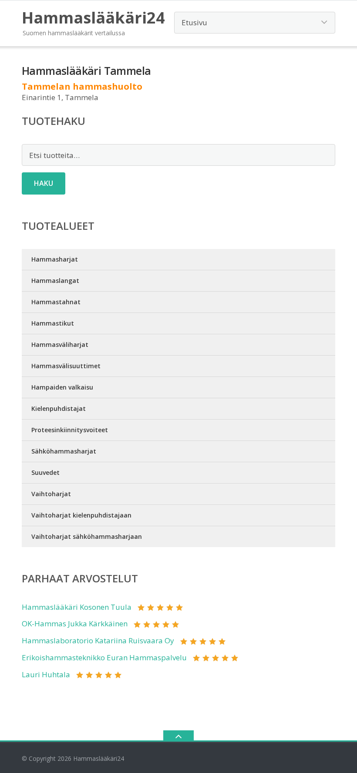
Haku (43, 183)
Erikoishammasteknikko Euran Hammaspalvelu (104, 657)
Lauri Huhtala (46, 674)
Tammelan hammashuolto (82, 86)
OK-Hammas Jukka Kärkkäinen (75, 623)
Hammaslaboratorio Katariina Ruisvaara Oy (98, 640)
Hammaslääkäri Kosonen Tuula (76, 607)
